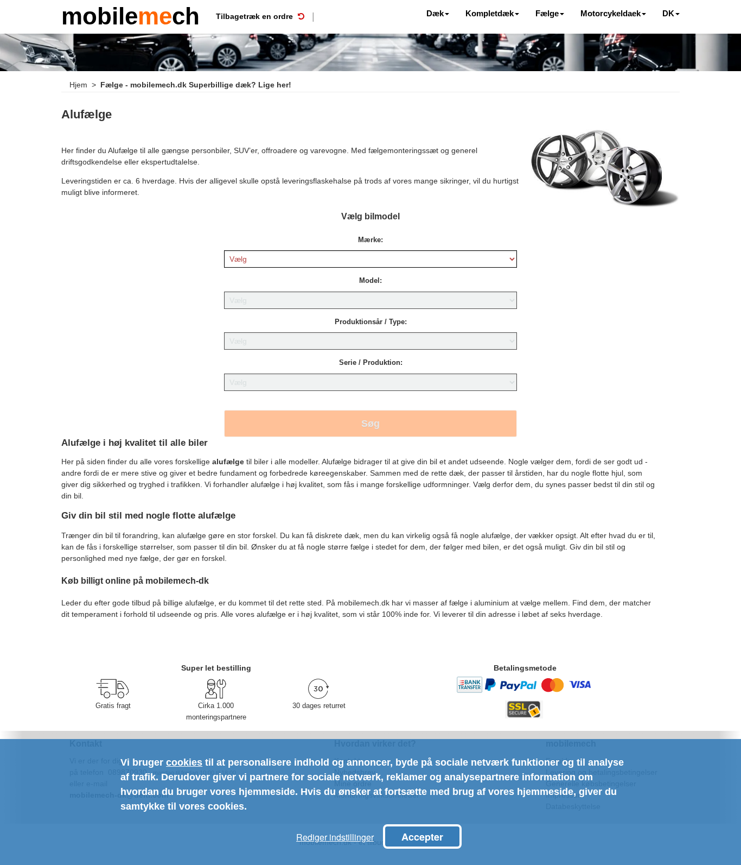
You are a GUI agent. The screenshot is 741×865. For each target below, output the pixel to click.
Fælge (547, 13)
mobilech (130, 15)
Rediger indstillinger (335, 837)
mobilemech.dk (363, 602)
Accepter (422, 837)
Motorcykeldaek (610, 13)
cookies (184, 762)
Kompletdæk (489, 13)
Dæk (435, 13)
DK (668, 13)
